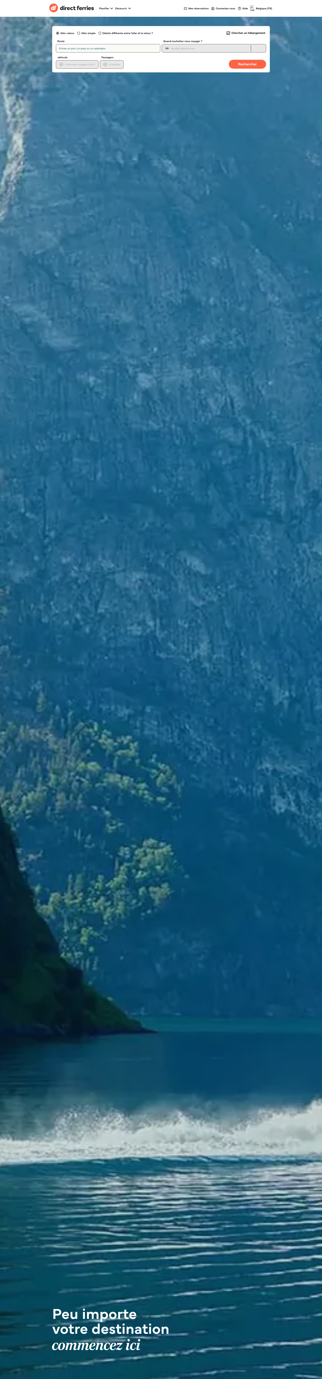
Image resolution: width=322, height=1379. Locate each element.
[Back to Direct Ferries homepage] (71, 8)
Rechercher (247, 64)
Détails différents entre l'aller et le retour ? (127, 33)
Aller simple (88, 33)
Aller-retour (67, 33)
